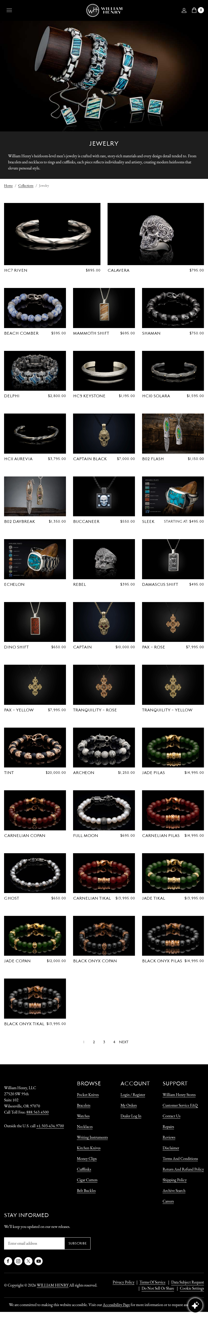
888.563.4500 (37, 1112)
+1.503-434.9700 (50, 1125)
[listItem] (155, 1288)
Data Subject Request (187, 1282)
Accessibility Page (116, 1304)
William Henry (52, 1285)
